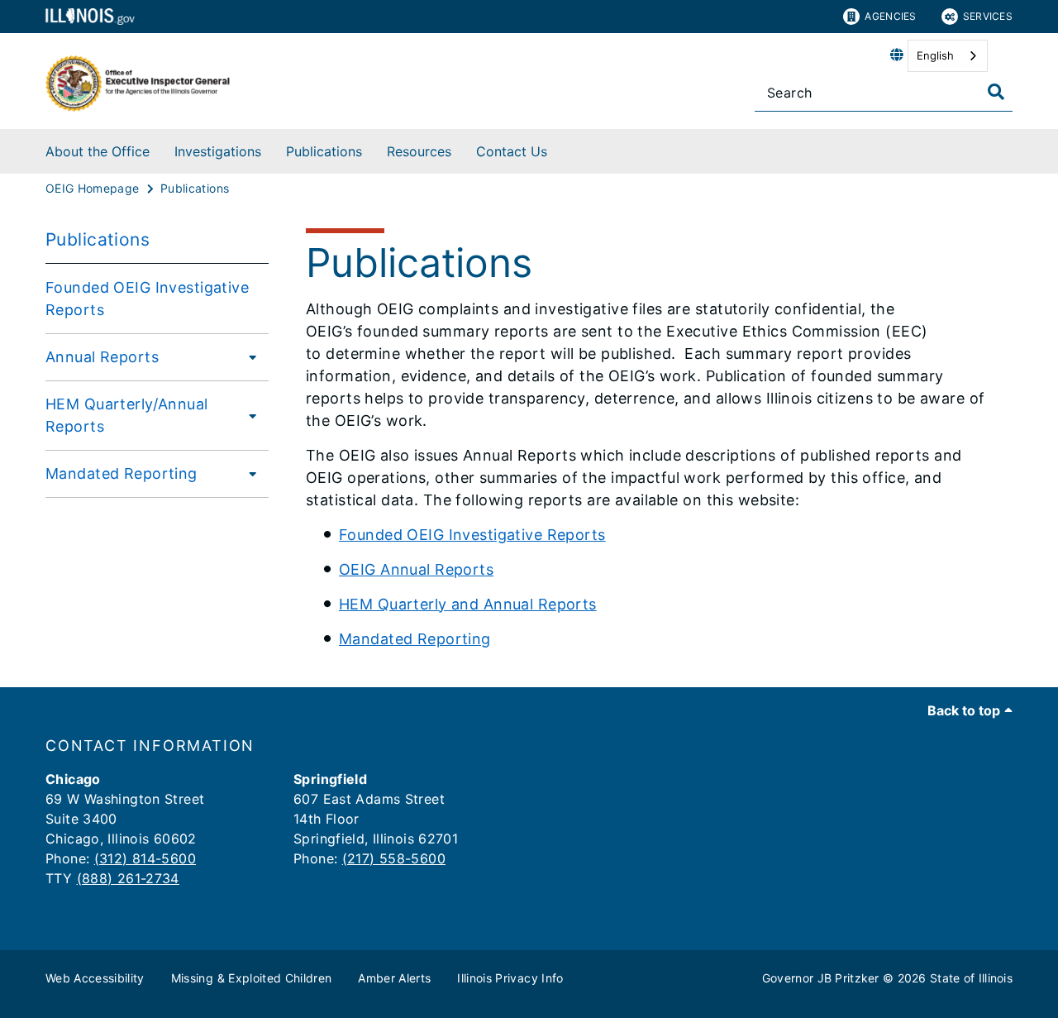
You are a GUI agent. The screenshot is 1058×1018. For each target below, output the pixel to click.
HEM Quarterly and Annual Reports (468, 604)
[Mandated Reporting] (248, 473)
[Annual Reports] (248, 356)
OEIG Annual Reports (416, 569)
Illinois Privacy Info (510, 978)
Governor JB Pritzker (820, 978)
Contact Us (511, 151)
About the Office (97, 151)
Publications (324, 151)
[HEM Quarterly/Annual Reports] (251, 415)
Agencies (890, 16)
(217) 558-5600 (394, 858)
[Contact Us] (559, 148)
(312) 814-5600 (145, 858)
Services (988, 16)
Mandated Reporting (121, 473)
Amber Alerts (394, 978)
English (935, 55)
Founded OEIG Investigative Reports (147, 298)
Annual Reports (102, 357)
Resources (419, 151)
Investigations (217, 151)
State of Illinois (971, 978)
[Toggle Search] (996, 92)
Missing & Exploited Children (251, 978)
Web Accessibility (95, 978)
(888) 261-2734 (128, 878)
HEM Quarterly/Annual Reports (126, 415)
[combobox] (948, 56)
